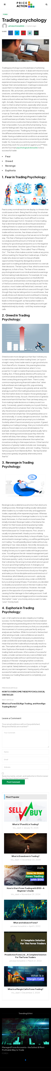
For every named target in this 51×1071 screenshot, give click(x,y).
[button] (23, 1060)
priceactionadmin (16, 26)
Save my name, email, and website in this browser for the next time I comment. (25, 777)
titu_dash (17, 827)
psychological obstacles (27, 147)
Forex (5, 14)
